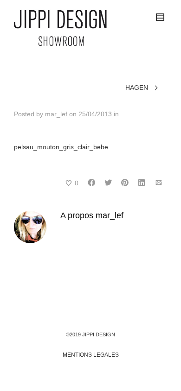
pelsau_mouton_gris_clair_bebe (61, 147)
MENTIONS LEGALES (91, 355)
